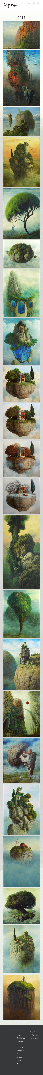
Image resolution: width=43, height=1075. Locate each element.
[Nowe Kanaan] (21, 664)
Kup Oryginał (20, 1045)
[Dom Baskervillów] (21, 213)
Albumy (19, 1057)
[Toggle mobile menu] (38, 3)
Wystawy (20, 1041)
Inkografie (20, 1051)
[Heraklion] (21, 341)
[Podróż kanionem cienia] (21, 714)
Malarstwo (20, 1032)
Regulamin (34, 1032)
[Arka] (21, 78)
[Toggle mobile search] (34, 3)
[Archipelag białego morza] (21, 121)
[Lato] (21, 421)
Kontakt (19, 1060)
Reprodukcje (21, 1054)
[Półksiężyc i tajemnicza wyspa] (21, 760)
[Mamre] (21, 552)
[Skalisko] (21, 809)
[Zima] (21, 496)
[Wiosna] (21, 384)
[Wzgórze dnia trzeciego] (21, 997)
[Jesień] (21, 459)
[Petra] (21, 35)
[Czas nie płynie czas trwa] (21, 162)
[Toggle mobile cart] (29, 3)
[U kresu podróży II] (21, 861)
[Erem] (21, 254)
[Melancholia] (21, 614)
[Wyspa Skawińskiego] (21, 949)
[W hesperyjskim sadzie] (21, 906)
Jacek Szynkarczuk (21, 1036)
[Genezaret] (21, 293)
